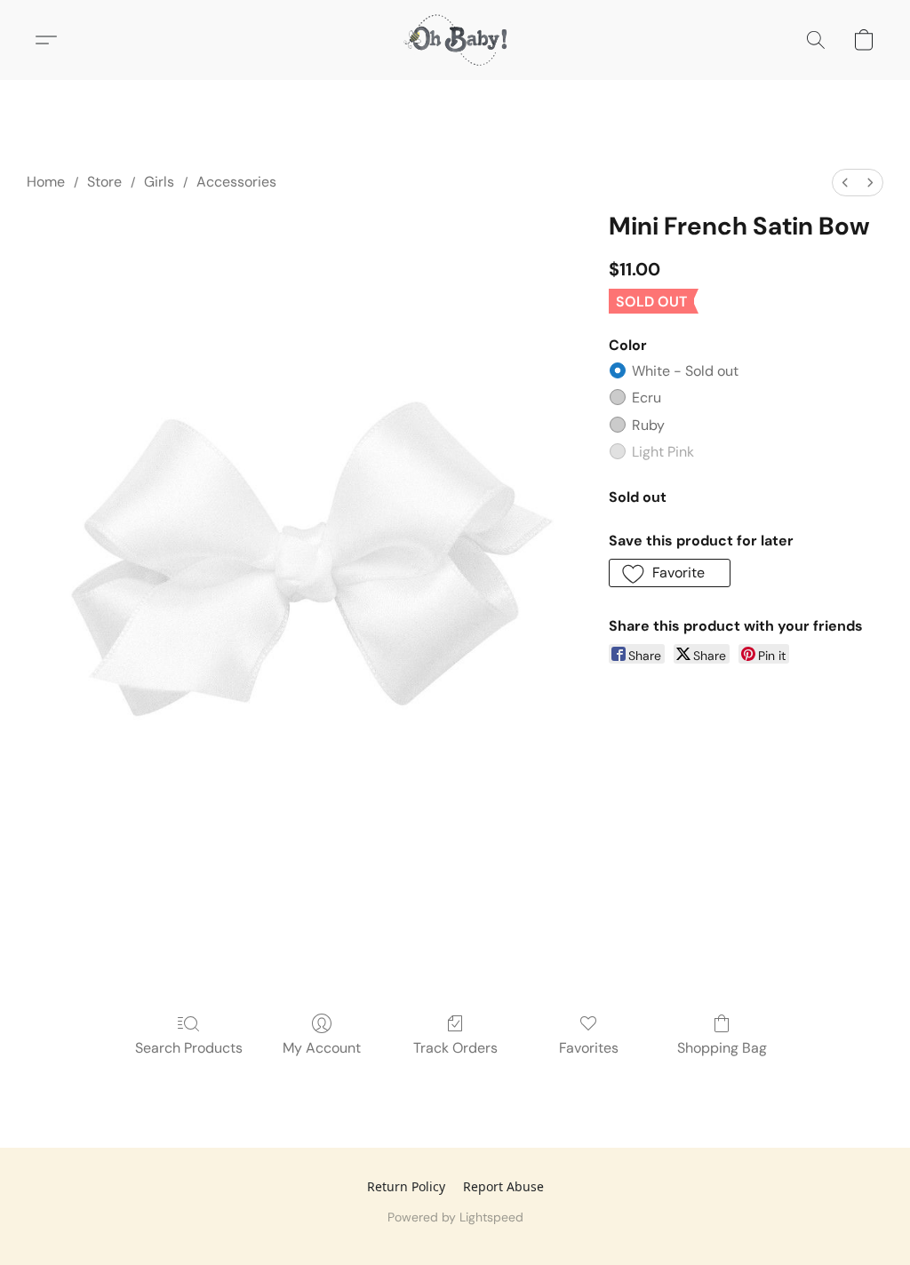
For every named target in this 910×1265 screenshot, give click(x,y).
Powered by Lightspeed (455, 1217)
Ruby (648, 425)
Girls (159, 181)
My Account (322, 1047)
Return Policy (406, 1186)
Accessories (236, 181)
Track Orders (455, 1047)
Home (46, 181)
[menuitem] (845, 182)
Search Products (189, 1047)
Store (104, 181)
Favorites (589, 1047)
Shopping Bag (722, 1047)
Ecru (646, 397)
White (685, 371)
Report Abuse (503, 1186)
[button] (455, 40)
